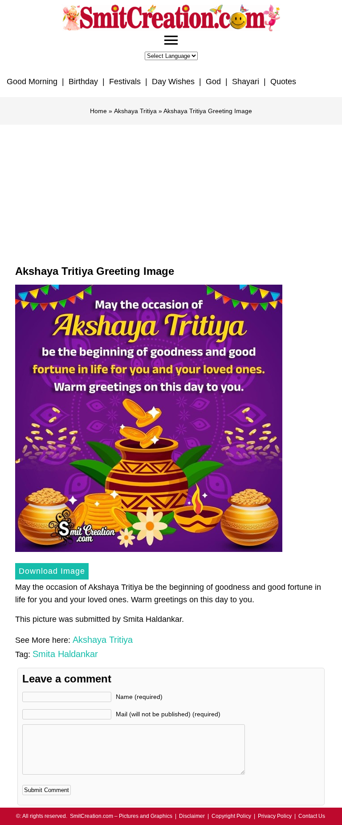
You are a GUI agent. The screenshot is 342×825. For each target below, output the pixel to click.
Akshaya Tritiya (135, 110)
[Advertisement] (171, 191)
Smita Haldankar (65, 654)
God (213, 81)
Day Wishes (173, 81)
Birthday (83, 81)
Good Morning (32, 81)
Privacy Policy (275, 816)
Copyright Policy (231, 816)
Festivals (125, 81)
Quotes (283, 81)
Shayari (245, 81)
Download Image (52, 571)
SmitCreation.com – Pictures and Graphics (121, 816)
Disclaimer (192, 816)
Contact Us (311, 816)
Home (98, 110)
